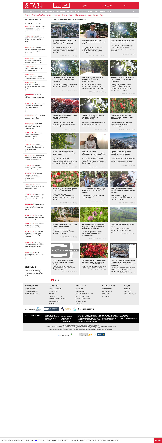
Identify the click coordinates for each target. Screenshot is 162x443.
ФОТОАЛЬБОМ (107, 291)
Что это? (38, 440)
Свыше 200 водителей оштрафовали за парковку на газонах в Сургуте (33, 60)
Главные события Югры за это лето (122, 225)
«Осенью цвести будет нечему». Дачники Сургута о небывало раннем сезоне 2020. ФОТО (94, 262)
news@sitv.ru (65, 319)
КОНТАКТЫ (105, 296)
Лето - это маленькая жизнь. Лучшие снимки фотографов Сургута (63, 262)
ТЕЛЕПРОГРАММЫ (45, 11)
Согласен (157, 440)
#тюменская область (60, 15)
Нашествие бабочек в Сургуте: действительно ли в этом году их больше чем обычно (93, 226)
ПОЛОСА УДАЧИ (80, 301)
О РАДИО (127, 285)
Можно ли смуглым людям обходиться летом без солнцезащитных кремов (121, 152)
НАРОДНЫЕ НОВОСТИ (82, 299)
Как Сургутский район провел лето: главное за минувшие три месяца (123, 190)
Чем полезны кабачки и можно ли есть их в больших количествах (33, 68)
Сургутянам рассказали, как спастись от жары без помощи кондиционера (63, 152)
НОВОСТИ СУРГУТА (55, 289)
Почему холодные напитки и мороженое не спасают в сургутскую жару (92, 79)
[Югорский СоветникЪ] (67, 309)
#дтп (89, 15)
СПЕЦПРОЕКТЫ (80, 285)
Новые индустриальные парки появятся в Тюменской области (34, 254)
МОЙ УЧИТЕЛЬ (80, 291)
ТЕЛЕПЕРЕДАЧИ (54, 285)
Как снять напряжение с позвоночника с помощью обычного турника (33, 167)
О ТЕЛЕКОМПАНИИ (108, 285)
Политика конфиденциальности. (88, 321)
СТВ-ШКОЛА (79, 303)
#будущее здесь (80, 15)
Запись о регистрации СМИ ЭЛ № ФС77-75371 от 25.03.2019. (83, 325)
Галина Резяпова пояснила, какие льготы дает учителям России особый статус (35, 157)
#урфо (71, 15)
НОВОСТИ (29, 11)
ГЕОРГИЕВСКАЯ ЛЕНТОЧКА (84, 294)
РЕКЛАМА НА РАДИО (31, 291)
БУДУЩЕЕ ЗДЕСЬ (75, 11)
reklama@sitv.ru (66, 318)
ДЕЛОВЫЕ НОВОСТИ (33, 19)
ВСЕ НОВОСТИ (30, 263)
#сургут (27, 15)
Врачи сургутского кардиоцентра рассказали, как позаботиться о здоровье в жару (94, 152)
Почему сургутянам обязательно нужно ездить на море (64, 225)
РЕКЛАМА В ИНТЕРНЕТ (32, 294)
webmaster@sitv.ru (66, 316)
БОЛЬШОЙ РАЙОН (54, 301)
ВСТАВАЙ (52, 294)
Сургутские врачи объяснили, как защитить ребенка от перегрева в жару (93, 117)
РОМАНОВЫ (91, 11)
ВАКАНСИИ (105, 294)
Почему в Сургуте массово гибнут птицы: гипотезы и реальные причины (34, 95)
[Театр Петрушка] (75, 309)
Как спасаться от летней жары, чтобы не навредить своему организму (64, 79)
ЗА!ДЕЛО (51, 303)
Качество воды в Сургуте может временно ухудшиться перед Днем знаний (35, 196)
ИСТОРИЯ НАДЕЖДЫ (82, 296)
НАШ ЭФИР (127, 291)
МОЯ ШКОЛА (79, 289)
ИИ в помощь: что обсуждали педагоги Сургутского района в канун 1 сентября (35, 28)
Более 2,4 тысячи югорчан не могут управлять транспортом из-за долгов (35, 117)
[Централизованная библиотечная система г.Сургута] (52, 309)
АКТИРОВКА (105, 11)
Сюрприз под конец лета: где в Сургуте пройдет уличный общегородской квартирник (64, 41)
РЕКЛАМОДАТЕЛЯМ (31, 285)
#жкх (101, 15)
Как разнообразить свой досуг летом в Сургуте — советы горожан (93, 190)
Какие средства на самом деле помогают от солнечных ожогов (123, 41)
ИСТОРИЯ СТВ (107, 289)
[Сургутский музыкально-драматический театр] (87, 309)
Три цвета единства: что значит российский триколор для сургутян (34, 186)
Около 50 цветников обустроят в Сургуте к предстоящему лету (64, 189)
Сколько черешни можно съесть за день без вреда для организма (64, 117)
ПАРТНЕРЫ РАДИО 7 (130, 294)
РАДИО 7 (127, 289)
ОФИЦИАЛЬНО (30, 267)
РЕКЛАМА (60, 11)
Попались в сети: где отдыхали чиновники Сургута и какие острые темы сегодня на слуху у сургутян (123, 263)
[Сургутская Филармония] (39, 309)
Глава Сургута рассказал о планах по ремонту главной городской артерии (34, 244)
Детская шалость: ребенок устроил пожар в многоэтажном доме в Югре (35, 225)
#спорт (95, 15)
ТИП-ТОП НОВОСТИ (55, 296)
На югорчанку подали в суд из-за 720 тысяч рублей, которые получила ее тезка (35, 76)
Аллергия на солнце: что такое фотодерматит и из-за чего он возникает (122, 79)
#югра (48, 15)
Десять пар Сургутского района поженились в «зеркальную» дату (34, 217)
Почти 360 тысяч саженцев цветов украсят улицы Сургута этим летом (122, 117)
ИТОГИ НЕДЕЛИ (54, 291)
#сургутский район (38, 15)
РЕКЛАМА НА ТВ (30, 289)
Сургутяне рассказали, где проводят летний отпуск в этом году (93, 41)
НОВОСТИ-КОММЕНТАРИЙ (57, 299)
